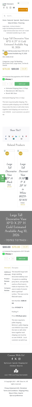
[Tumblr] (22, 136)
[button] (5, 178)
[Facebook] (5, 136)
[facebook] (3, 8)
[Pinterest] (26, 136)
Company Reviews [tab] (7, 289)
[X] (9, 136)
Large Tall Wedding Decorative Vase (12, 62)
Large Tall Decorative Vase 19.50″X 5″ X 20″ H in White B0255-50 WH (24, 182)
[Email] (21, 139)
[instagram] (10, 8)
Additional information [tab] (7, 273)
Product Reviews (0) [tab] (6, 281)
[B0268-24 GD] (16, 52)
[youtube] (14, 8)
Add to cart (22, 84)
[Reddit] (12, 136)
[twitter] (7, 8)
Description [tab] (7, 268)
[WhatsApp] (19, 136)
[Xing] (13, 139)
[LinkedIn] (16, 136)
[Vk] (5, 139)
